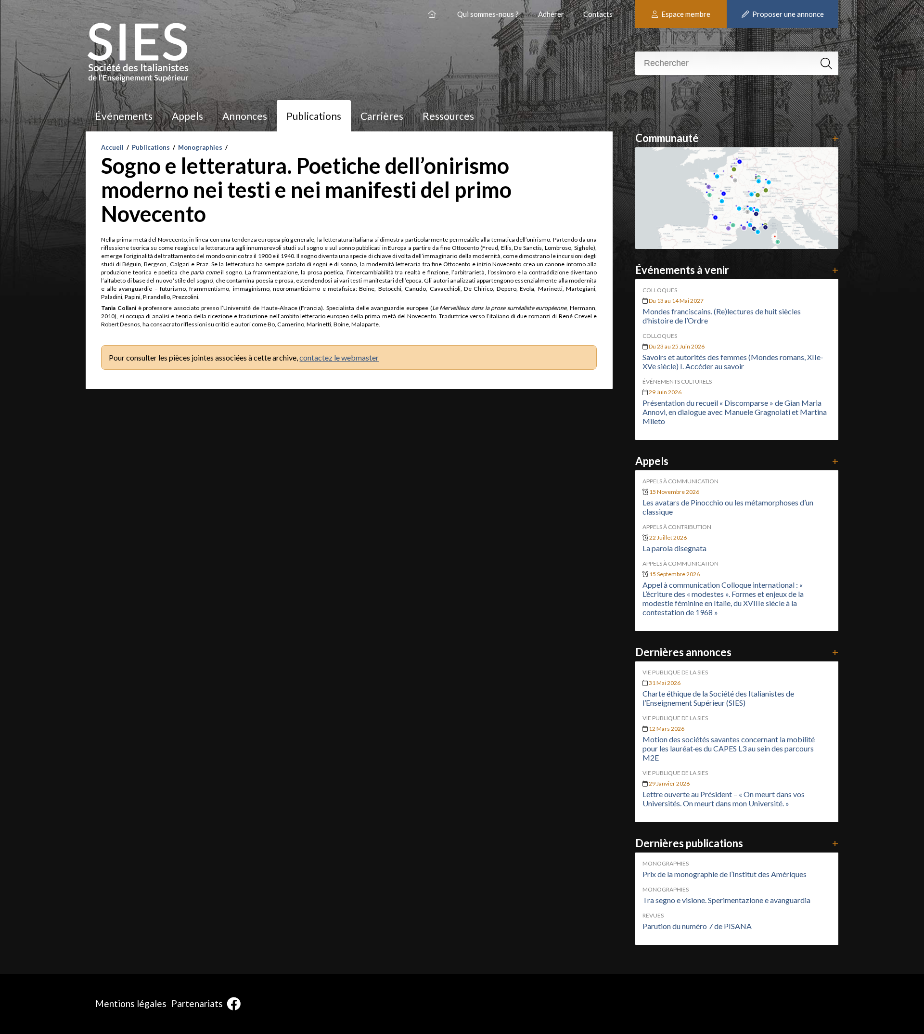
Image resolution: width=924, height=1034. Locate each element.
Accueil (112, 147)
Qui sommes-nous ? (488, 14)
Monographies (200, 147)
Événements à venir (736, 269)
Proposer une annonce (787, 14)
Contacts (598, 14)
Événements (124, 116)
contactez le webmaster (339, 357)
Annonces (244, 116)
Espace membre (685, 14)
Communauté (736, 137)
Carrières (381, 116)
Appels (187, 116)
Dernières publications (736, 843)
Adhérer (551, 14)
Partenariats (197, 1003)
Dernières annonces (736, 652)
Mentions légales (131, 1003)
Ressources (448, 116)
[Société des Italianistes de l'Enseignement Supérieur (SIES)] (433, 10)
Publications (313, 116)
